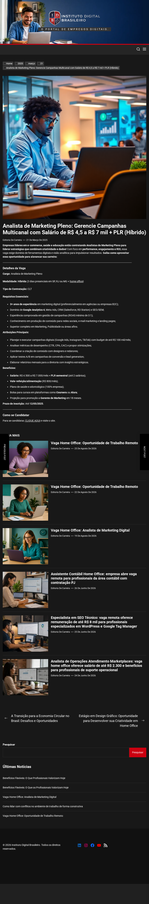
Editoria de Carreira (12, 240)
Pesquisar (9, 744)
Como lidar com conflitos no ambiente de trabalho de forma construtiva (43, 806)
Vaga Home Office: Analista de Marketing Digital (90, 530)
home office (76, 281)
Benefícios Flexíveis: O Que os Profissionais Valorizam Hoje (36, 787)
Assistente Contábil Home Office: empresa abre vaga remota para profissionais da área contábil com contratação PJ (94, 578)
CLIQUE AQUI (32, 420)
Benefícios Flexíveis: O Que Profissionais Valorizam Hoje (34, 778)
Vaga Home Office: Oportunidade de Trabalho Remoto (94, 443)
